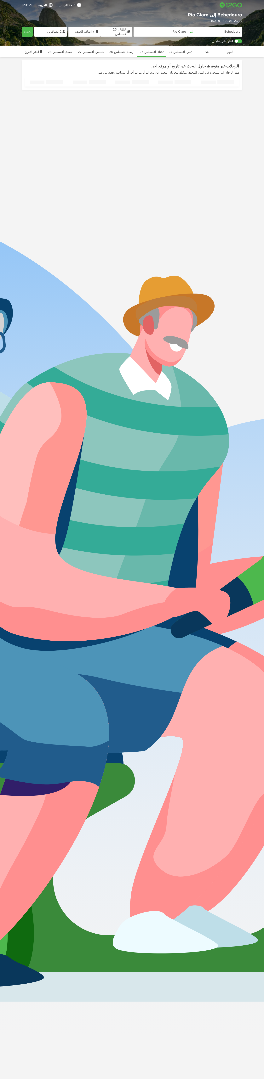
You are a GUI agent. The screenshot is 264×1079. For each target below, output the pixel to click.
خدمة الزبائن (67, 5)
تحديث (27, 31)
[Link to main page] (231, 5)
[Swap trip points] (191, 31)
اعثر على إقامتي (222, 41)
